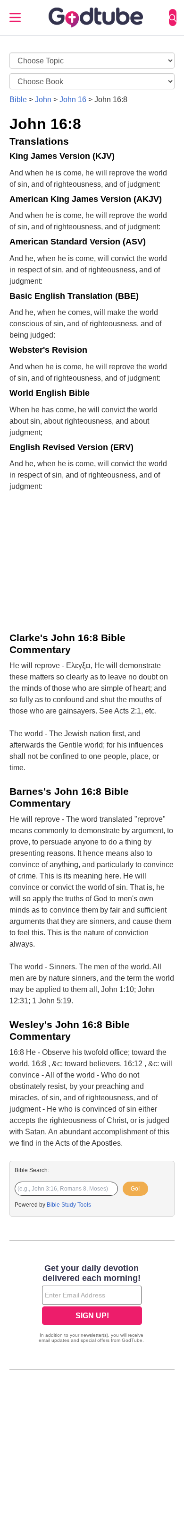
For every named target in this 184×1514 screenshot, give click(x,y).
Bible (18, 100)
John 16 (72, 100)
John (43, 100)
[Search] (172, 17)
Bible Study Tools (69, 1204)
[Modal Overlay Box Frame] (92, 1304)
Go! (135, 1188)
